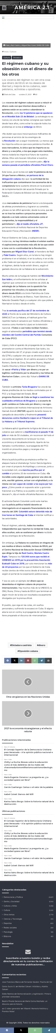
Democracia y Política (13, 897)
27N (8, 355)
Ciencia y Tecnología (13, 919)
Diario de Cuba (9, 94)
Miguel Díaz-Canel (24, 251)
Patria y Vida (18, 369)
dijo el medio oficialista (30, 224)
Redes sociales (10, 928)
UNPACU (7, 296)
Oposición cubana (28, 651)
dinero (41, 645)
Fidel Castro (10, 255)
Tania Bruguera (29, 387)
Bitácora (7, 936)
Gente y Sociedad (11, 901)
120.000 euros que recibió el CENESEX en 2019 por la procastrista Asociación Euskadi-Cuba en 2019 (26, 560)
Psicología (8, 932)
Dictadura (17, 58)
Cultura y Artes (10, 906)
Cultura (13, 52)
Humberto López (24, 324)
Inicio (6, 52)
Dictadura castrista (21, 645)
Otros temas (9, 914)
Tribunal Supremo (26, 421)
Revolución (9, 140)
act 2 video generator (11, 1008)
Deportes (8, 923)
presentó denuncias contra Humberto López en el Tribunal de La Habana (27, 418)
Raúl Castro (27, 553)
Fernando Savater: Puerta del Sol (38, 982)
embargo (28, 127)
